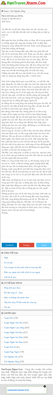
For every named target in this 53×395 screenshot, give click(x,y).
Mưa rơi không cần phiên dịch (16, 297)
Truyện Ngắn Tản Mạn (13, 342)
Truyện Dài (8, 317)
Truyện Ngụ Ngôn (11, 351)
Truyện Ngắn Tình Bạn (13, 332)
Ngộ (6, 257)
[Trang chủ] (24, 5)
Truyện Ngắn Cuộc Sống (14, 327)
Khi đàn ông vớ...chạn (13, 292)
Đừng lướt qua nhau (12, 287)
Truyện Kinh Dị (10, 346)
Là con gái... (9, 262)
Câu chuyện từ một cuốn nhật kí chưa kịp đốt (22, 267)
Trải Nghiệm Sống (17, 11)
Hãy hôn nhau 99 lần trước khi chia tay (20, 302)
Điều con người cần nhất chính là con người (22, 272)
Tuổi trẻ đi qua (10, 277)
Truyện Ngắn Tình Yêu (13, 322)
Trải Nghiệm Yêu (11, 356)
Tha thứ (7, 307)
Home (6, 11)
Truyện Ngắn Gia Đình (13, 337)
